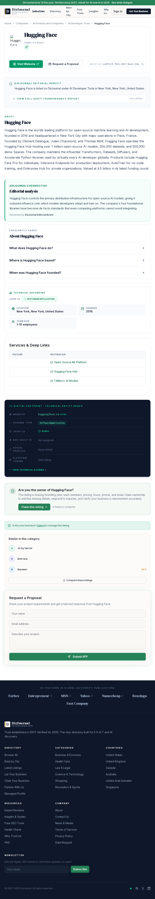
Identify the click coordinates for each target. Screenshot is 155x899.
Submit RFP (80, 656)
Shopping (61, 780)
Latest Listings (13, 767)
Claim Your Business (17, 780)
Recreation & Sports (67, 787)
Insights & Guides (15, 816)
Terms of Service (66, 829)
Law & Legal (62, 767)
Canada (110, 767)
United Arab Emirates (119, 780)
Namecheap (111, 695)
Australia (111, 774)
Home (8, 23)
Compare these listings (79, 580)
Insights (93, 11)
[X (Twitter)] (142, 888)
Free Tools (80, 11)
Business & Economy (68, 755)
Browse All (11, 755)
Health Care (62, 761)
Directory (55, 11)
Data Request (63, 842)
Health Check (13, 829)
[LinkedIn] (148, 888)
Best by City (69, 11)
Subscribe (80, 869)
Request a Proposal (66, 64)
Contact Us (62, 816)
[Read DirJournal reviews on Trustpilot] (130, 888)
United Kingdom (116, 761)
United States (114, 755)
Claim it (41, 525)
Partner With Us (14, 787)
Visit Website (26, 64)
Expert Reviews (14, 810)
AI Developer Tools (79, 23)
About (59, 810)
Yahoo (85, 695)
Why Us (106, 11)
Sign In (117, 11)
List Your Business (138, 11)
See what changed (122, 2)
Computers (22, 23)
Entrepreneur (38, 695)
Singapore (112, 787)
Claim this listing (32, 507)
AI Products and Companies (48, 23)
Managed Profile (15, 793)
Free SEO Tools (14, 823)
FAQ (7, 842)
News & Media (64, 823)
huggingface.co (52, 414)
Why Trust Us (13, 836)
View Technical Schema (29, 470)
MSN (64, 695)
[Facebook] (136, 888)
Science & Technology (69, 774)
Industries (38, 11)
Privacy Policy (64, 836)
